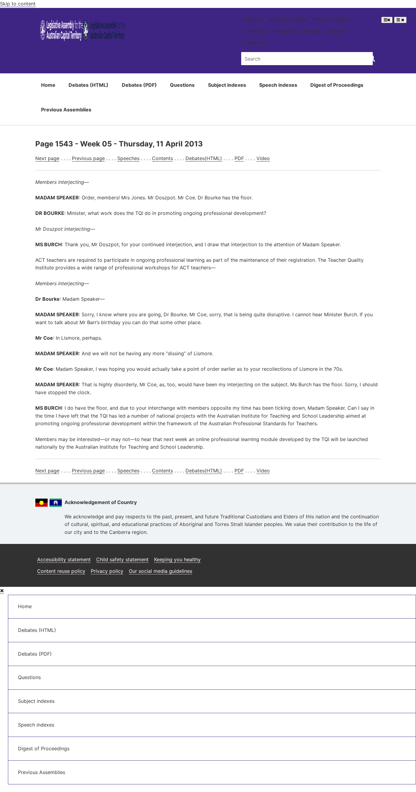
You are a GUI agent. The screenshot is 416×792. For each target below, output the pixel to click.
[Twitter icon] (359, 557)
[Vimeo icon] (374, 557)
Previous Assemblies (66, 110)
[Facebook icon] (345, 557)
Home (48, 85)
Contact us (255, 43)
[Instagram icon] (329, 557)
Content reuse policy (61, 571)
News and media (288, 19)
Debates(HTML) (203, 158)
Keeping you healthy (177, 559)
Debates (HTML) (88, 85)
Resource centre (331, 19)
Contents (162, 158)
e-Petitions (254, 31)
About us (252, 19)
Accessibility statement (64, 559)
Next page (47, 158)
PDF (239, 158)
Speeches (128, 158)
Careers (337, 31)
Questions (182, 85)
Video (263, 158)
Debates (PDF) (139, 85)
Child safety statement (122, 559)
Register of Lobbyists (297, 31)
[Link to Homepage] (83, 31)
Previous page (88, 158)
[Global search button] (371, 57)
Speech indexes (278, 85)
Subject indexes (227, 85)
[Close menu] (2, 590)
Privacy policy (107, 571)
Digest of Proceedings (336, 85)
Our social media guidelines (160, 571)
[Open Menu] (387, 20)
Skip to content (18, 4)
